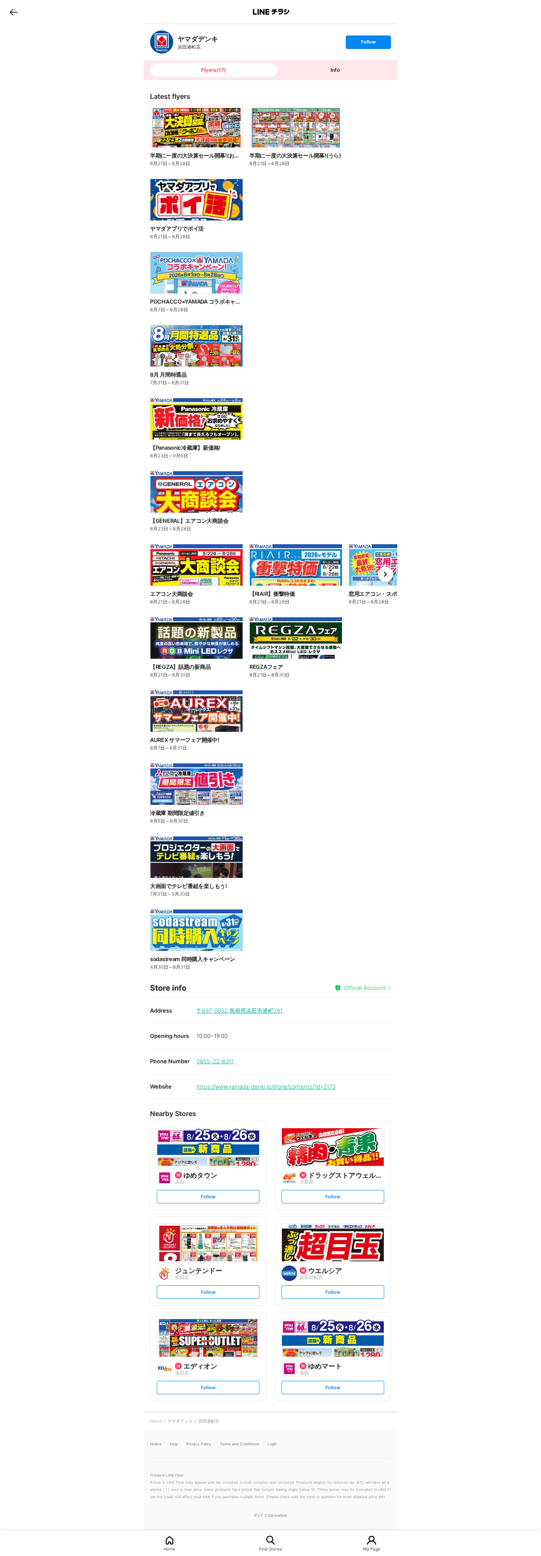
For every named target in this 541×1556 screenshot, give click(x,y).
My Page (371, 1548)
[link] (161, 42)
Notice (155, 1444)
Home (169, 1548)
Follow (368, 43)
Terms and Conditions (239, 1444)
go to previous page (13, 12)
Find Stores (270, 1548)
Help (174, 1444)
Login (272, 1444)
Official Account (364, 987)
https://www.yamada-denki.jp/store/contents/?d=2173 (266, 1086)
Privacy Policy (198, 1444)
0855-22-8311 (215, 1061)
